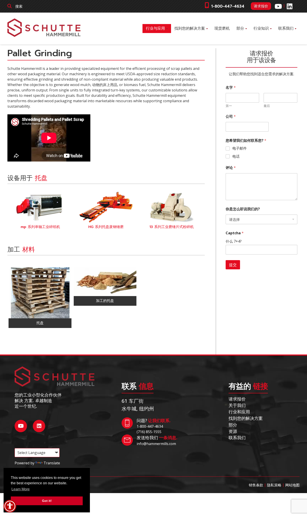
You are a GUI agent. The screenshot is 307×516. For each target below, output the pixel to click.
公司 (231, 116)
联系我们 (286, 28)
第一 (229, 106)
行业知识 (261, 28)
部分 (240, 28)
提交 (233, 264)
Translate (52, 463)
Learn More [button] (20, 489)
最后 (267, 106)
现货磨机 (222, 28)
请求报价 (261, 6)
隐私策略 (274, 485)
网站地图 (292, 485)
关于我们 (237, 405)
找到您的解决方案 (189, 28)
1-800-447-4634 (227, 6)
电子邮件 (239, 148)
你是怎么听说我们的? (243, 209)
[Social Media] (278, 6)
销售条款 (256, 485)
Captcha (235, 233)
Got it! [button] (47, 501)
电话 (236, 156)
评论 (231, 168)
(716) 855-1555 (149, 431)
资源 (233, 431)
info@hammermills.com (156, 443)
